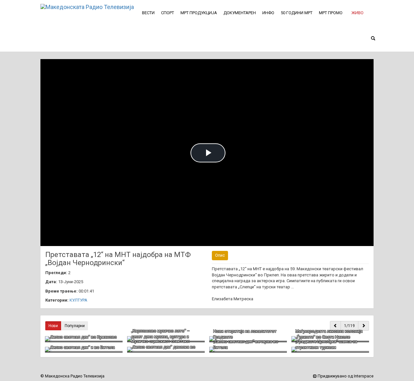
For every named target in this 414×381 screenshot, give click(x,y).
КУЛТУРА (78, 300)
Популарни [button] (75, 326)
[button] (357, 13)
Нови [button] (53, 326)
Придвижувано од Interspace (345, 376)
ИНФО (268, 12)
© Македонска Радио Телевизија (72, 376)
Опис (220, 255)
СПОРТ (167, 12)
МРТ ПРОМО (331, 12)
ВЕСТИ (148, 12)
